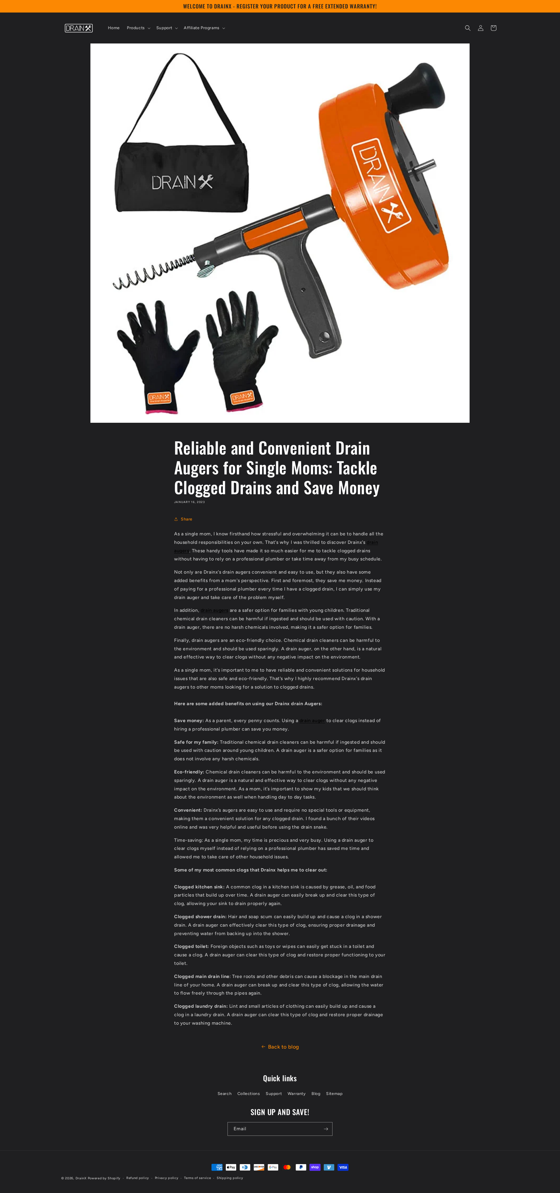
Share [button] (186, 519)
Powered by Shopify (104, 1178)
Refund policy (137, 1178)
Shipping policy (230, 1178)
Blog (316, 1093)
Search (225, 1093)
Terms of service (197, 1178)
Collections (248, 1093)
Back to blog (283, 1047)
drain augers (214, 610)
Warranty (297, 1093)
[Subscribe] (325, 1129)
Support (274, 1093)
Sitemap (334, 1093)
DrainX (81, 1178)
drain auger (312, 720)
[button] (138, 28)
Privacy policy (166, 1178)
